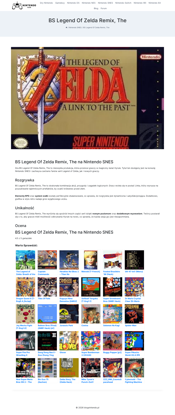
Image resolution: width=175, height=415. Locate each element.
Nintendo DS (73, 3)
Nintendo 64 (155, 3)
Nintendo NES (88, 3)
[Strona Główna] (66, 27)
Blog (96, 8)
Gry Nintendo (46, 3)
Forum (104, 8)
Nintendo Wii (140, 3)
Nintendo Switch (123, 3)
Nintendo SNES (105, 3)
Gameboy (60, 3)
